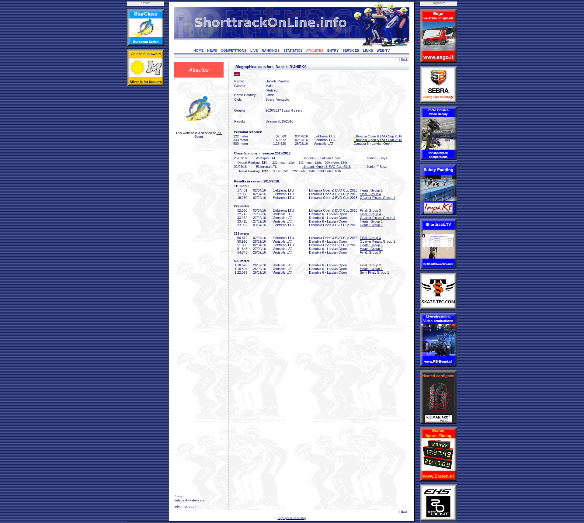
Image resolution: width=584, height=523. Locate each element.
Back (404, 59)
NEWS (212, 50)
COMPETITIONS (233, 50)
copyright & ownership (292, 518)
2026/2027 (273, 110)
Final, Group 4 (370, 194)
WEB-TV (383, 50)
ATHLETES (314, 50)
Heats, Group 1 (371, 190)
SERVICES (350, 50)
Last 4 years (293, 110)
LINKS (368, 50)
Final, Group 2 (370, 265)
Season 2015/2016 (279, 121)
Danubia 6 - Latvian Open (372, 143)
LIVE (254, 50)
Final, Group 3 (370, 210)
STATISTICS (292, 50)
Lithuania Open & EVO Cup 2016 (378, 136)
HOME (198, 50)
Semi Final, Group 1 (374, 272)
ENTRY (333, 50)
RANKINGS (271, 50)
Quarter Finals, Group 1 (377, 197)
